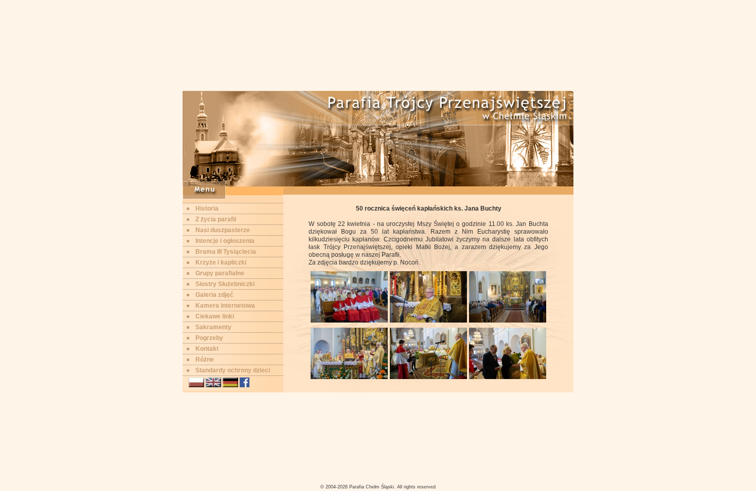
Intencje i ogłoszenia (225, 240)
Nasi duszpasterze (222, 230)
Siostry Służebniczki (225, 284)
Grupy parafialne (219, 273)
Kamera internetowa (225, 305)
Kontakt (207, 348)
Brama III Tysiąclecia (225, 251)
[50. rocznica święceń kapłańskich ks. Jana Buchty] (349, 320)
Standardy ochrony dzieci (232, 370)
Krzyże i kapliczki (220, 262)
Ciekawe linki (214, 316)
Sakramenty (213, 327)
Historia (207, 208)
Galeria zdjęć (214, 294)
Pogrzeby (209, 338)
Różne (204, 359)
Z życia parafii (215, 219)
